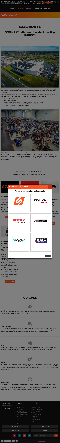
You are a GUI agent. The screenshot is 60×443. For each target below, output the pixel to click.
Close (48, 256)
